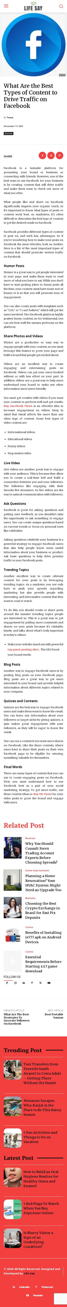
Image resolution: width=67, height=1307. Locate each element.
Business (8, 133)
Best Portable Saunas (54, 1016)
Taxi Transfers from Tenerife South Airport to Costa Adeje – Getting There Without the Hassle (42, 1073)
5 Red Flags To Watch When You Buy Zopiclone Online (41, 1208)
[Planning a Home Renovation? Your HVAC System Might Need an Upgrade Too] (13, 880)
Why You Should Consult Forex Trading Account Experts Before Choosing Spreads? (41, 852)
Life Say (29, 1273)
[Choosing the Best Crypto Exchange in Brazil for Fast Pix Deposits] (13, 907)
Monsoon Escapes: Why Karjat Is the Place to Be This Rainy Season (42, 1108)
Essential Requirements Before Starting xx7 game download (43, 964)
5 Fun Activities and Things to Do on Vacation (40, 1137)
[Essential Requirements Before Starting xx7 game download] (13, 961)
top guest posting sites (23, 649)
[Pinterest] (32, 983)
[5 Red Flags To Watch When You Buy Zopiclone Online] (13, 1209)
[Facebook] (7, 983)
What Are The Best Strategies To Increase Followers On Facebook (17, 1019)
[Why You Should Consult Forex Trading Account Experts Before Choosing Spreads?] (13, 847)
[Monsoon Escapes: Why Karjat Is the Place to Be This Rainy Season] (13, 1106)
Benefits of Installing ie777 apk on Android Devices (43, 937)
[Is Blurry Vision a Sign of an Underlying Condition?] (13, 1238)
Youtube (38, 1295)
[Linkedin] (23, 983)
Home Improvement (37, 870)
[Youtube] (49, 983)
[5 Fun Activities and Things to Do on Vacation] (13, 1138)
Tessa (10, 117)
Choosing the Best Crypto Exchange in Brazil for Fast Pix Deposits (42, 910)
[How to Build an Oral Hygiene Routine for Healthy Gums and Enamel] (13, 1177)
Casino (29, 927)
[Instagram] (15, 983)
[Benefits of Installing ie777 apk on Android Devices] (13, 935)
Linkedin (24, 1287)
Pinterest (47, 1287)
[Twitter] (40, 983)
